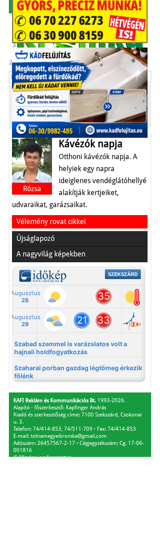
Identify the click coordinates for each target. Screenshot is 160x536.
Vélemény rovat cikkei (51, 221)
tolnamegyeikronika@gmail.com (69, 436)
